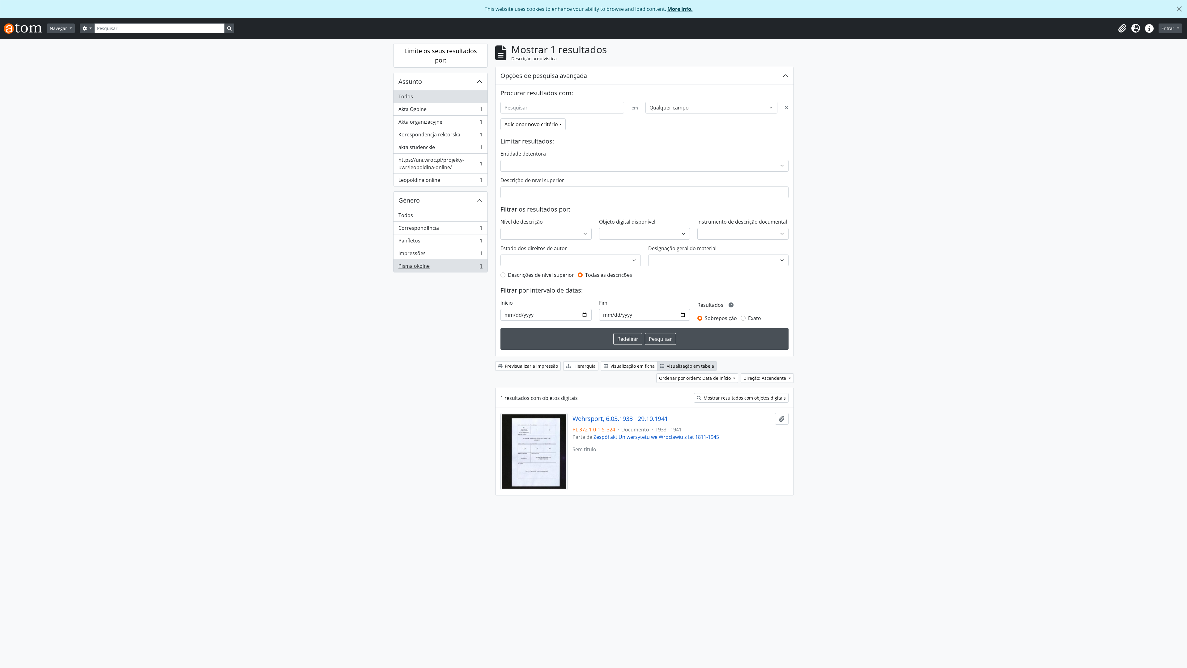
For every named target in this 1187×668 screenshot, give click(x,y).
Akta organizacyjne (440, 123)
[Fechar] (1179, 9)
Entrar (1168, 28)
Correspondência (440, 229)
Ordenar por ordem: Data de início (695, 378)
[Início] (25, 28)
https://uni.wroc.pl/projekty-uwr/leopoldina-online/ (440, 163)
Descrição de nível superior (532, 180)
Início (506, 302)
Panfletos (440, 242)
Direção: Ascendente (765, 378)
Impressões (440, 255)
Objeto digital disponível (627, 221)
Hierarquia (584, 366)
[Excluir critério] (787, 107)
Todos (405, 96)
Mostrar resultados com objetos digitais (744, 398)
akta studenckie (440, 149)
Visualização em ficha (632, 366)
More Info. (680, 9)
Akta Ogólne (440, 111)
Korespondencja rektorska (440, 136)
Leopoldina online (440, 181)
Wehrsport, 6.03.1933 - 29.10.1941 (620, 418)
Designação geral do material (682, 248)
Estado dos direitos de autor (533, 248)
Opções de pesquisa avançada (543, 75)
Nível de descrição (521, 221)
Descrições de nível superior (541, 275)
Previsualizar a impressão (531, 366)
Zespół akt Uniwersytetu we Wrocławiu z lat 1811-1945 (656, 437)
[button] (1122, 28)
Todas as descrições (608, 275)
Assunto (410, 81)
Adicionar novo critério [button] (531, 124)
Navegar (59, 28)
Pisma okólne (440, 267)
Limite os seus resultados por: (440, 55)
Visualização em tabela (690, 366)
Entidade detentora (523, 153)
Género (409, 200)
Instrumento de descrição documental (742, 221)
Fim (603, 302)
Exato (754, 318)
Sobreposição (721, 318)
